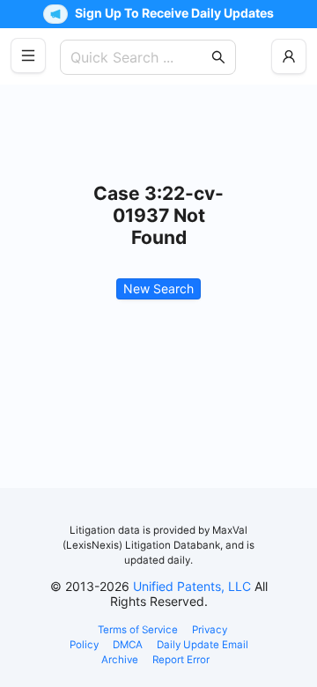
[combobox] (139, 57)
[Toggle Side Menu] (28, 55)
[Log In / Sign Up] (288, 56)
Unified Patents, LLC (192, 586)
